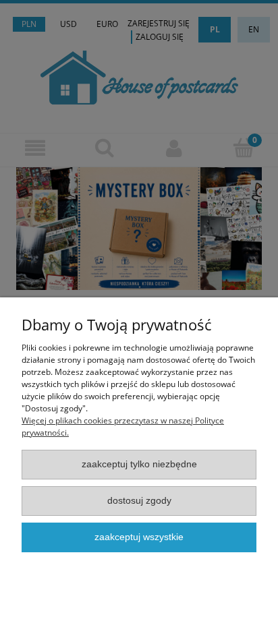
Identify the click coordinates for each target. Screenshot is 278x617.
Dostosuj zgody (139, 501)
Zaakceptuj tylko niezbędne (139, 464)
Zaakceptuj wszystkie (139, 537)
